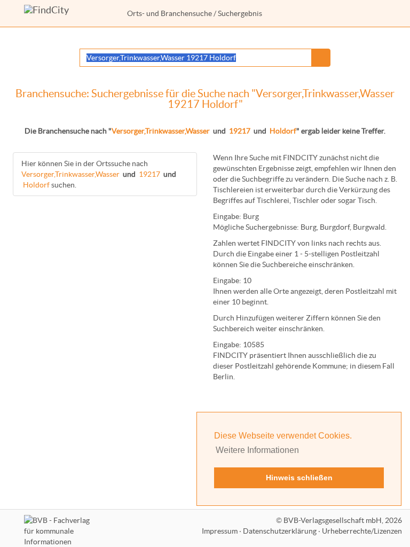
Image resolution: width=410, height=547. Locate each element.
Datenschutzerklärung (280, 531)
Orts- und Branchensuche (169, 13)
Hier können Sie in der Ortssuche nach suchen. (98, 174)
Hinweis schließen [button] (299, 477)
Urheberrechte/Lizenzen (362, 531)
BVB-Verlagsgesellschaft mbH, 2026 (342, 520)
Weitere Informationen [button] (257, 450)
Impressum (220, 531)
